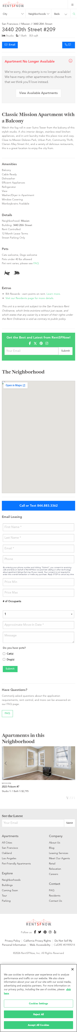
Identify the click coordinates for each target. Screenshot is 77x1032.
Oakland (7, 853)
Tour (4, 895)
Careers (53, 874)
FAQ (36, 263)
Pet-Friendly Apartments (16, 863)
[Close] (72, 969)
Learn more (53, 293)
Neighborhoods (11, 879)
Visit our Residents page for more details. (30, 298)
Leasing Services (58, 853)
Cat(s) (10, 654)
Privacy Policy (12, 940)
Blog (51, 847)
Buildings (7, 885)
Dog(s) (10, 659)
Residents (54, 895)
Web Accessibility (40, 944)
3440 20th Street (42, 23)
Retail (52, 863)
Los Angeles (9, 858)
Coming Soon (10, 890)
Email (11, 45)
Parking (6, 900)
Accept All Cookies (38, 1025)
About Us (54, 842)
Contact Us (55, 900)
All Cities (7, 842)
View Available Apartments (38, 93)
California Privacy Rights (37, 940)
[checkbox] (4, 653)
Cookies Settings (38, 1003)
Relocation (55, 868)
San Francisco (10, 23)
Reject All (38, 1014)
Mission (25, 23)
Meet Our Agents (59, 858)
